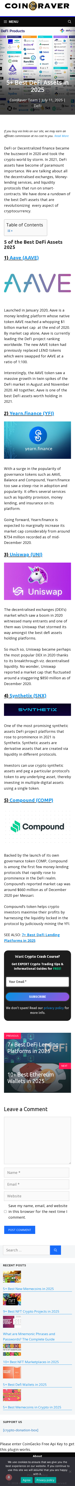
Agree (27, 1480)
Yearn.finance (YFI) (32, 413)
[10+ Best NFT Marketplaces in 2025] (12, 1353)
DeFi (37, 105)
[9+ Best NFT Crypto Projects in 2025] (12, 1302)
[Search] (55, 1250)
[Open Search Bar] (69, 22)
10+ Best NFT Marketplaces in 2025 (31, 1362)
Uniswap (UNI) (26, 554)
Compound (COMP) (31, 800)
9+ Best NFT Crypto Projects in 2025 (31, 1311)
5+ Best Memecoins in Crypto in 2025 (32, 1407)
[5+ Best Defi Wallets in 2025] (12, 1375)
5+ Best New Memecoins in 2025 (28, 1288)
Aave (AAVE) (24, 257)
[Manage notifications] (9, 1477)
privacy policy (54, 1008)
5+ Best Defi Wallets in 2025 (25, 1384)
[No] (70, 1471)
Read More (61, 136)
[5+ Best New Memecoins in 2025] (12, 1280)
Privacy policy (45, 1480)
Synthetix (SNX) (28, 695)
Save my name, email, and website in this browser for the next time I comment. (37, 1211)
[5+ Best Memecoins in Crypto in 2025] (12, 1398)
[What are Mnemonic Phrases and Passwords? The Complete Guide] (12, 1325)
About (37, 1456)
